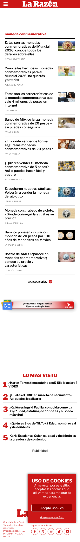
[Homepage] (40, 4)
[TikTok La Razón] (59, 531)
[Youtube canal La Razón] (67, 531)
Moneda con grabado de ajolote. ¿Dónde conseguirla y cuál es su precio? (29, 214)
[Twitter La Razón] (42, 531)
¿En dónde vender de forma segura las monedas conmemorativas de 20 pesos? (29, 145)
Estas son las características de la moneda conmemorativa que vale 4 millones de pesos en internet (29, 99)
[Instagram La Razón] (51, 531)
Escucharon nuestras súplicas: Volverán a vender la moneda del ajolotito (28, 192)
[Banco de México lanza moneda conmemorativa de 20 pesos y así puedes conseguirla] (66, 123)
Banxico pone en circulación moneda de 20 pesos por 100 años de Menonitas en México (28, 236)
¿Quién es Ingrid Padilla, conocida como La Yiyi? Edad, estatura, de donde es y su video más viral (41, 411)
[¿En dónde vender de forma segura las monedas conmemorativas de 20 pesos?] (66, 144)
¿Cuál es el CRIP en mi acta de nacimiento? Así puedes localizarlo (41, 397)
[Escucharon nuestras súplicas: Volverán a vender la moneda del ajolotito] (66, 192)
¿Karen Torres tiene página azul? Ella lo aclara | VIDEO (42, 384)
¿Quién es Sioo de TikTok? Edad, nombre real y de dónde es (43, 425)
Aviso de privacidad (52, 517)
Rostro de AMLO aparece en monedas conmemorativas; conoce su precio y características (27, 259)
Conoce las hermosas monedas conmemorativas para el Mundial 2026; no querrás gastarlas (29, 74)
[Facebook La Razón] (34, 531)
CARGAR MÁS (37, 281)
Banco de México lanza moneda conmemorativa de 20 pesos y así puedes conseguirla (29, 123)
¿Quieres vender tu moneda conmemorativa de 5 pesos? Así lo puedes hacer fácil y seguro (27, 168)
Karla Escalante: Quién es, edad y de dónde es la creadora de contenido (43, 437)
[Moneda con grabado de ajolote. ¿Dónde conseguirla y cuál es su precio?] (66, 213)
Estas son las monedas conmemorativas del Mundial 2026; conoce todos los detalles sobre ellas (27, 48)
